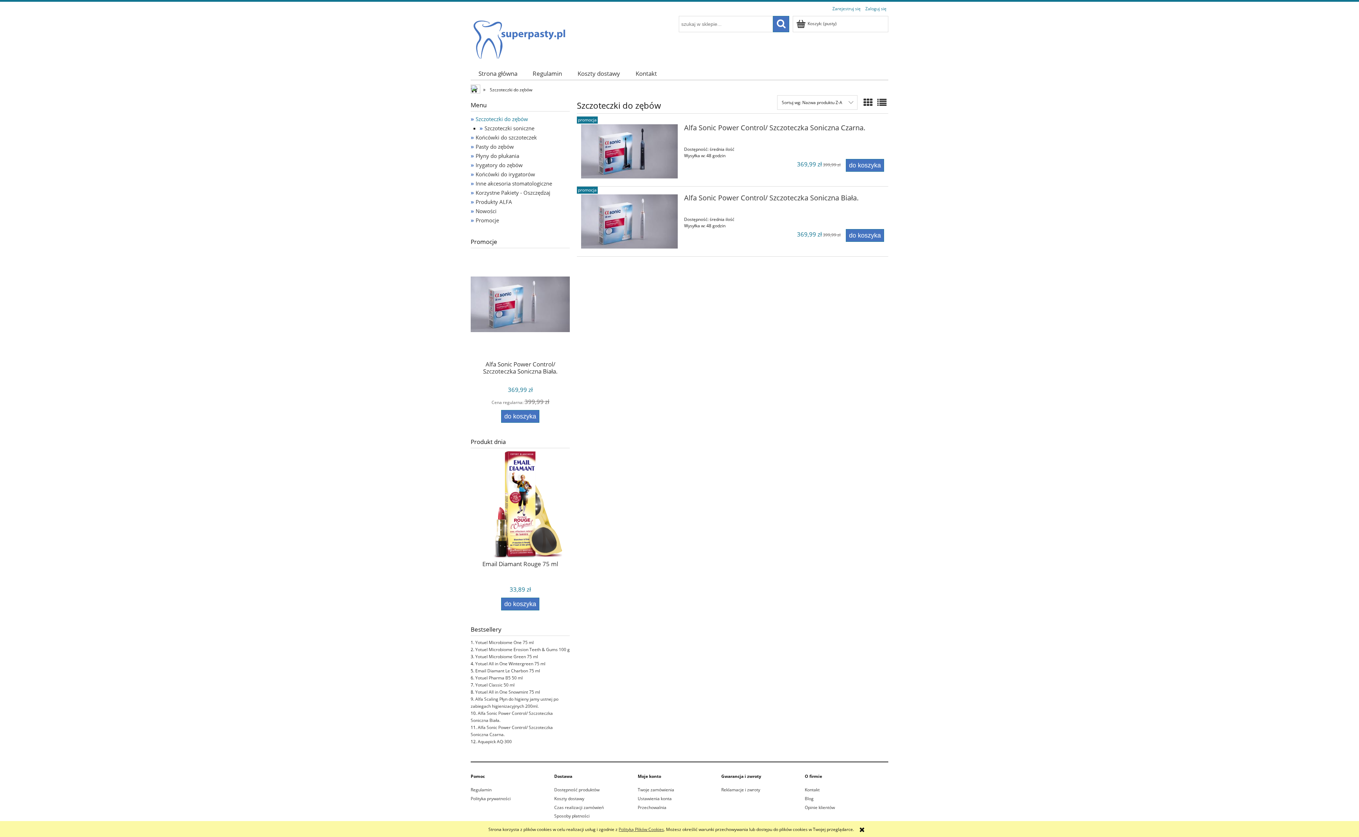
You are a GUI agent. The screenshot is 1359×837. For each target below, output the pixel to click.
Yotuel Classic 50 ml (495, 685)
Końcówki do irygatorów (505, 174)
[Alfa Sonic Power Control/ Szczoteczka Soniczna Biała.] (629, 221)
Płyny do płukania (497, 155)
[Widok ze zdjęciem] (868, 102)
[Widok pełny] (882, 102)
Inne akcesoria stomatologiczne (514, 183)
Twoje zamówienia (656, 790)
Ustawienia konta (655, 799)
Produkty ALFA (494, 201)
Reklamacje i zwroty (740, 790)
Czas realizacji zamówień (579, 807)
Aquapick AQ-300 (495, 742)
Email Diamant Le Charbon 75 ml (507, 671)
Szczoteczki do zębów (502, 119)
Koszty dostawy (569, 799)
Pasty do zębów (495, 146)
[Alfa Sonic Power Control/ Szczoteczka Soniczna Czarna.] (629, 151)
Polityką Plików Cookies (641, 829)
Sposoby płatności (572, 816)
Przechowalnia (652, 807)
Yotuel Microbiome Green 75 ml (506, 657)
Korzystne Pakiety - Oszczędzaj (513, 192)
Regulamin (481, 790)
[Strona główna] (519, 36)
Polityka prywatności (491, 799)
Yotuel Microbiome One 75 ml (504, 642)
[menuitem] (498, 73)
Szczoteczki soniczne (509, 128)
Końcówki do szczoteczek (506, 137)
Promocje (487, 220)
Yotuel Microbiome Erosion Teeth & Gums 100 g (522, 650)
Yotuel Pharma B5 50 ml (499, 678)
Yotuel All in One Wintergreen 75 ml (510, 664)
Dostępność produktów (577, 790)
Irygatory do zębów (499, 165)
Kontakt (812, 790)
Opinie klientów (820, 807)
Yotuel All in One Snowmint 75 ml (507, 692)
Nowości (486, 211)
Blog (809, 799)
